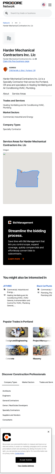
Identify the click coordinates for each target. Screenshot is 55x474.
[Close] (48, 432)
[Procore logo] (12, 3)
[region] (26, 450)
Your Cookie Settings (26, 466)
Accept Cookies (26, 460)
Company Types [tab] (10, 382)
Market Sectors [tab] (28, 382)
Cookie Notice (19, 453)
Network (9, 6)
